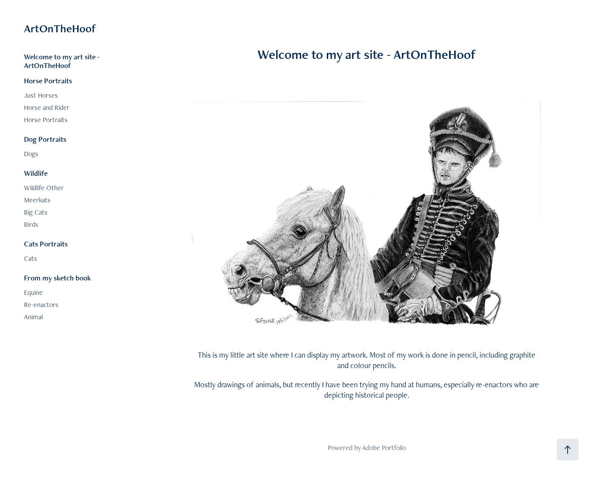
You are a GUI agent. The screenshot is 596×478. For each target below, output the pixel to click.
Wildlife (36, 173)
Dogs (31, 153)
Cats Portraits (46, 244)
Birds (31, 224)
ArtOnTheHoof (60, 28)
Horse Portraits (48, 80)
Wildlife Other (44, 187)
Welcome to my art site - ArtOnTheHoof (62, 61)
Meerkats (37, 200)
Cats (30, 258)
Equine (33, 292)
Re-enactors (41, 304)
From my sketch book (57, 278)
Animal (33, 316)
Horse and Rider (46, 107)
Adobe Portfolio (384, 447)
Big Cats (36, 212)
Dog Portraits (45, 139)
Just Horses (41, 95)
